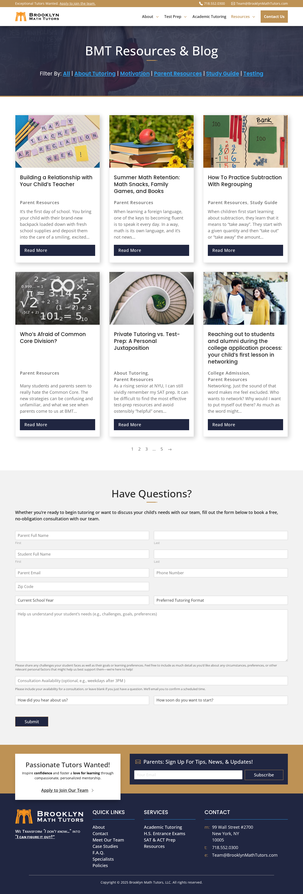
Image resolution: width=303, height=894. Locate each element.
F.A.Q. (98, 852)
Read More (35, 250)
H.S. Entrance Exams (164, 833)
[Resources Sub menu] (253, 16)
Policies (100, 865)
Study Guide (263, 202)
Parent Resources (39, 202)
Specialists (103, 859)
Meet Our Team (108, 840)
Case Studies (105, 846)
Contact (100, 833)
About (99, 827)
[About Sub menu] (157, 16)
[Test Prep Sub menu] (185, 16)
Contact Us (274, 16)
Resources (154, 846)
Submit (32, 721)
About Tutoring (131, 373)
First (18, 543)
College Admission (228, 373)
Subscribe (264, 775)
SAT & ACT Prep (159, 840)
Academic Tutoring (209, 16)
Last (157, 543)
